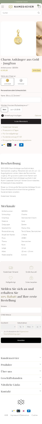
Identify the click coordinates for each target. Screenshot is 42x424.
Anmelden (21, 340)
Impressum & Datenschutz (19, 415)
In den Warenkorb (21, 121)
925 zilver (21, 84)
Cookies (34, 415)
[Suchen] (38, 12)
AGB (6, 415)
